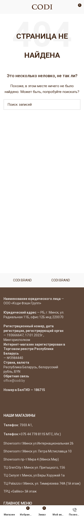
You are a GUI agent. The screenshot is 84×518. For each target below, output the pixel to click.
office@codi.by (14, 380)
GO (71, 7)
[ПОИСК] (74, 104)
